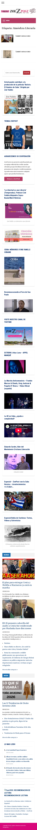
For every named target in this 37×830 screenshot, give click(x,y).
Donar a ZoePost (13, 179)
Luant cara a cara (23, 36)
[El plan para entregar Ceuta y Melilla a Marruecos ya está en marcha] (18, 570)
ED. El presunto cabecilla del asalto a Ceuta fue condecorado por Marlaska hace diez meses (17, 626)
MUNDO (6, 555)
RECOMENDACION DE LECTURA (16, 795)
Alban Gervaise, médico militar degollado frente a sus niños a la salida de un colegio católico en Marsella (19, 759)
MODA (6, 676)
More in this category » (10, 669)
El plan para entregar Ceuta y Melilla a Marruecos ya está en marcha (17, 585)
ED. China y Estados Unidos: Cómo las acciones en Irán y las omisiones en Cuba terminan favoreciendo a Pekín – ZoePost (18, 809)
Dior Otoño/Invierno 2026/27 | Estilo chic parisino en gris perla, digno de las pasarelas (17, 721)
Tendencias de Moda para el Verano (17, 733)
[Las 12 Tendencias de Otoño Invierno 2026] (18, 690)
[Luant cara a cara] (7, 39)
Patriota (7, 643)
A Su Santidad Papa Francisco (16, 750)
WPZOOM (11, 827)
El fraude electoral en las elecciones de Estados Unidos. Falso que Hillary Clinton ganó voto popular (18, 770)
